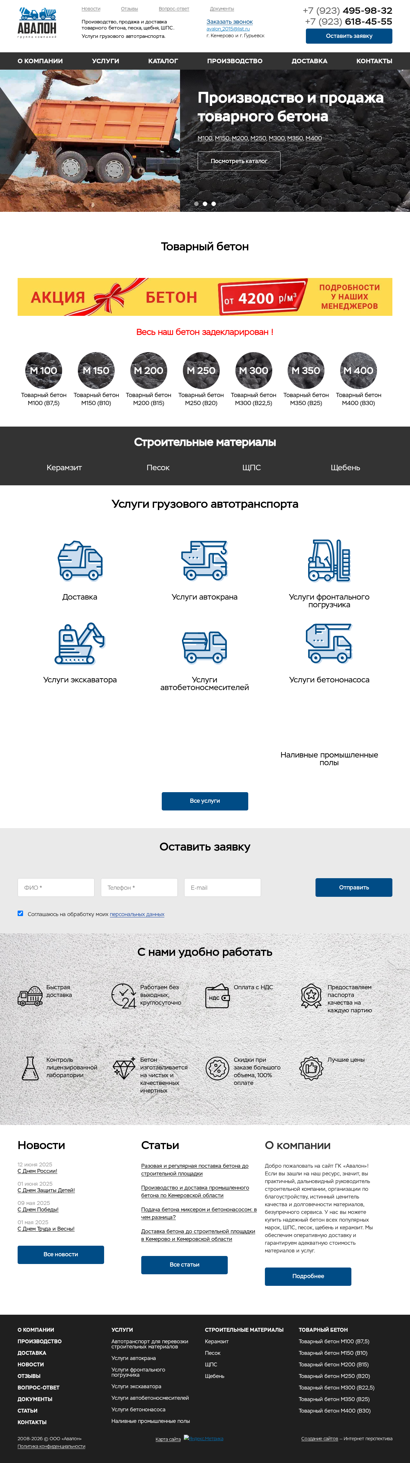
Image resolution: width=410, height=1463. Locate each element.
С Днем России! (37, 1171)
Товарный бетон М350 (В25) (334, 1399)
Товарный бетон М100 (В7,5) (334, 1341)
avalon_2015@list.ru (228, 29)
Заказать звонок (230, 22)
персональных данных (137, 914)
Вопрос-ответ (174, 8)
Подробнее (308, 1276)
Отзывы (129, 8)
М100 (25, 138)
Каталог (163, 61)
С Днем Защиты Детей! (46, 1190)
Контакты (374, 61)
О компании (40, 61)
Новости (91, 8)
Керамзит (64, 467)
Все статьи (185, 1264)
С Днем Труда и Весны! (46, 1228)
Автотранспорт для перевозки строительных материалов (80, 569)
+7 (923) (347, 10)
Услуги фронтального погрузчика (329, 600)
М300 (97, 138)
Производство (235, 61)
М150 (42, 138)
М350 (115, 138)
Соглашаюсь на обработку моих (96, 914)
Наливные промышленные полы (329, 758)
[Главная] (37, 23)
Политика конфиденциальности (51, 1446)
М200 (60, 138)
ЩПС (251, 467)
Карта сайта (168, 1439)
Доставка (309, 61)
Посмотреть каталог (59, 161)
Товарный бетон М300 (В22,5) (336, 1387)
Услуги (105, 61)
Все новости (61, 1254)
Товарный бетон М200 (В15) (334, 1364)
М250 (78, 138)
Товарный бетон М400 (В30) (335, 1411)
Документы (222, 8)
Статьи (27, 1411)
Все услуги (205, 800)
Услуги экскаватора (80, 679)
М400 (134, 138)
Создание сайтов (319, 1438)
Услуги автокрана (205, 596)
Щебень (345, 467)
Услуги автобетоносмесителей (204, 683)
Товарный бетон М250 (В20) (334, 1376)
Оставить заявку (349, 35)
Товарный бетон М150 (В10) (333, 1353)
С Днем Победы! (38, 1209)
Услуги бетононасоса (329, 679)
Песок (158, 467)
